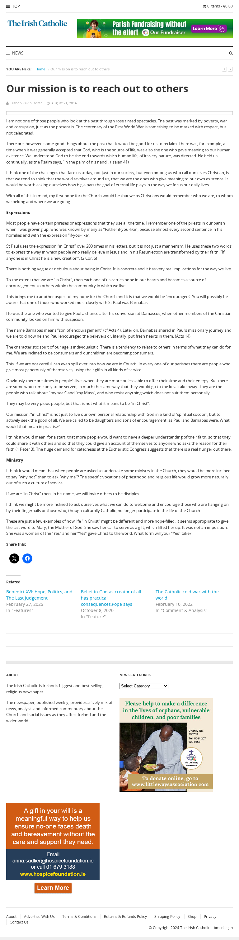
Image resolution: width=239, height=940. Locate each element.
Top (15, 6)
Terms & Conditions (79, 916)
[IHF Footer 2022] (53, 895)
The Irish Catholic (195, 927)
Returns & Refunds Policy (125, 916)
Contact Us (19, 922)
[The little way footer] (166, 790)
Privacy (210, 916)
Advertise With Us (39, 916)
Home (40, 69)
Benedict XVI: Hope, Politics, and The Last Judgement (39, 595)
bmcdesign (223, 927)
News (17, 53)
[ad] (155, 37)
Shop (192, 916)
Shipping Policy (167, 916)
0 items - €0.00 (220, 6)
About (11, 916)
